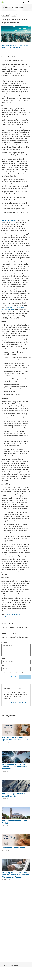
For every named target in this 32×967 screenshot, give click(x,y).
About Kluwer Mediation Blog (10, 965)
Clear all (13, 677)
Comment (4, 642)
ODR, (6, 614)
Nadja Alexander (6, 45)
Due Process (5, 15)
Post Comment (25, 677)
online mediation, (14, 614)
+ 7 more (14, 15)
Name (3, 658)
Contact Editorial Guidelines (19, 702)
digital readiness (6, 617)
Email (3, 666)
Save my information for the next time (15, 673)
